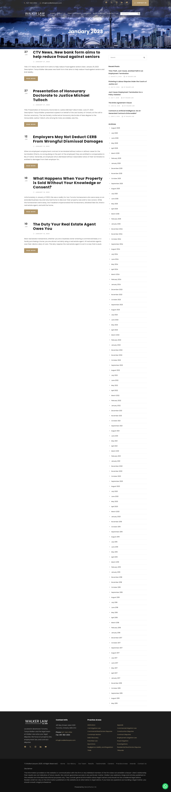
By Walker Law (131, 76)
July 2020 (114, 491)
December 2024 (117, 229)
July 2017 (114, 658)
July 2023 (114, 315)
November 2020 (116, 471)
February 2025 (116, 219)
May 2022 (114, 385)
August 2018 (115, 597)
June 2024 (115, 259)
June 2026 (114, 138)
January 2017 (115, 678)
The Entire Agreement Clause (120, 103)
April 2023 (114, 330)
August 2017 (115, 653)
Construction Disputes (125, 731)
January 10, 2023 (43, 192)
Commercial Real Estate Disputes (99, 731)
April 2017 (114, 673)
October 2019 (116, 527)
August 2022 (115, 370)
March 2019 (115, 562)
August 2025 (115, 189)
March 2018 (115, 623)
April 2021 (114, 446)
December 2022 (116, 350)
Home (62, 764)
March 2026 (115, 153)
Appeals (120, 725)
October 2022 (116, 360)
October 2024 (116, 239)
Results (91, 764)
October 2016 (116, 688)
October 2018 (116, 587)
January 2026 (116, 163)
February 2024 (116, 279)
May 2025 (114, 204)
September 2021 (116, 426)
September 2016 (117, 693)
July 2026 (114, 133)
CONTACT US (112, 13)
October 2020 (116, 476)
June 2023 (114, 320)
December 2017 (116, 638)
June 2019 (114, 547)
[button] (165, 786)
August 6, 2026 (116, 76)
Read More (31, 78)
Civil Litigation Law (94, 728)
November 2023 (116, 295)
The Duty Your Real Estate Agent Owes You (64, 226)
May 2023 (114, 325)
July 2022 (114, 375)
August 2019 (115, 537)
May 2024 (114, 264)
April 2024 (114, 269)
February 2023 (116, 340)
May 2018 (114, 612)
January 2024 (116, 284)
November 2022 (116, 355)
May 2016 (114, 703)
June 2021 (114, 436)
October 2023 (116, 300)
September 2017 (117, 648)
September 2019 (117, 532)
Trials (89, 750)
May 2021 (114, 441)
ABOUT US (61, 13)
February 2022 (116, 401)
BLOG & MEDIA (99, 13)
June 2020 (114, 496)
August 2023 (115, 310)
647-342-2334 (66, 732)
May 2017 (114, 668)
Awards (133, 764)
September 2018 (117, 592)
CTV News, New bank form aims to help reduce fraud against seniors (66, 54)
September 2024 (117, 244)
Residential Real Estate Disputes (129, 747)
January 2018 (115, 633)
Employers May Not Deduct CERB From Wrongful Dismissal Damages (68, 139)
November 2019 (116, 522)
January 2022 (116, 406)
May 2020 (114, 501)
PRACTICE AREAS (74, 13)
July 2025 (114, 194)
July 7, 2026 (115, 98)
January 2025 (116, 224)
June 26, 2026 (115, 106)
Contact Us (141, 3)
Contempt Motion (94, 734)
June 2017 (114, 663)
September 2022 (117, 365)
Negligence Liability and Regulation (100, 747)
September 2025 (117, 184)
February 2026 (116, 158)
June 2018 (114, 607)
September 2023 (117, 305)
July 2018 (114, 602)
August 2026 (115, 128)
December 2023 (116, 290)
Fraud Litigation (122, 741)
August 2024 (115, 249)
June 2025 (114, 199)
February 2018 (116, 628)
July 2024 (114, 254)
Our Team (82, 764)
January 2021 (115, 461)
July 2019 (114, 542)
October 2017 (116, 643)
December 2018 (116, 577)
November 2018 (116, 582)
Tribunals (120, 750)
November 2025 (116, 173)
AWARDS (87, 13)
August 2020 (115, 486)
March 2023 (115, 335)
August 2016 (115, 698)
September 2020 (117, 481)
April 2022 (114, 390)
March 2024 (115, 274)
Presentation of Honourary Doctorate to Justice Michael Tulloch (61, 95)
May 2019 (114, 552)
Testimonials (101, 764)
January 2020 (116, 517)
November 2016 (116, 683)
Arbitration (91, 725)
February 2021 (116, 456)
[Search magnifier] (138, 13)
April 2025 (114, 209)
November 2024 (116, 234)
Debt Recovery (92, 738)
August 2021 (115, 431)
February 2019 (116, 567)
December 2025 (116, 168)
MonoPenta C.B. (90, 787)
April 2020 (114, 507)
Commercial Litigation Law (127, 728)
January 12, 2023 (43, 146)
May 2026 (114, 143)
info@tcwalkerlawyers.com (52, 3)
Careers (111, 764)
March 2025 (115, 214)
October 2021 (115, 421)
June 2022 (114, 380)
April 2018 (114, 618)
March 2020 (115, 512)
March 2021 (115, 451)
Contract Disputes (124, 734)
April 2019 (114, 557)
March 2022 (115, 395)
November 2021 (116, 416)
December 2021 (116, 411)
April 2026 (114, 148)
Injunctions (91, 744)
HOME (52, 13)
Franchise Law (92, 741)
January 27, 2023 (43, 62)
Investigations (122, 744)
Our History (71, 764)
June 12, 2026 (115, 116)
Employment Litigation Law (127, 738)
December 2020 (117, 466)
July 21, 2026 (115, 87)
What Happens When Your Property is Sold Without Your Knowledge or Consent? (68, 183)
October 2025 (116, 178)
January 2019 (115, 572)
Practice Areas (122, 764)
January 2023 (116, 345)
